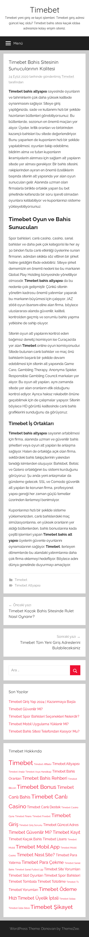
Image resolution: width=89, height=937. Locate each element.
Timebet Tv (73, 882)
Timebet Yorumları (23, 890)
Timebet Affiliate (42, 764)
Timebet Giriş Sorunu (30, 825)
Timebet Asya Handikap (38, 771)
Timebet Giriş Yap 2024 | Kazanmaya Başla (42, 702)
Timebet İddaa (67, 898)
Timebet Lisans (55, 839)
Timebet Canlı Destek (43, 807)
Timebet (44, 9)
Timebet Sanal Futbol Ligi (29, 869)
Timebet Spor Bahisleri (62, 875)
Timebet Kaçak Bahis (25, 839)
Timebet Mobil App (38, 847)
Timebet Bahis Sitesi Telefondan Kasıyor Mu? (44, 731)
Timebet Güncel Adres (61, 825)
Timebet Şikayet (51, 907)
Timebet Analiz (17, 771)
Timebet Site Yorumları (62, 869)
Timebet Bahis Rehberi (44, 778)
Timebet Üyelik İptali (38, 898)
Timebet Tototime (52, 881)
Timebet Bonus (36, 787)
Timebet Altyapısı (27, 585)
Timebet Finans (23, 816)
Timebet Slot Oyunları (26, 875)
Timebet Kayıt (66, 832)
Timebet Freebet (41, 816)
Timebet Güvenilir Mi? (26, 709)
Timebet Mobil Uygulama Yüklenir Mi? (39, 724)
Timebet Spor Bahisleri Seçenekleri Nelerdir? (44, 716)
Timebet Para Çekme (43, 862)
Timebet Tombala (23, 881)
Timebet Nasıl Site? (36, 854)
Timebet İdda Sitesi (19, 908)
